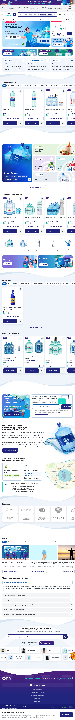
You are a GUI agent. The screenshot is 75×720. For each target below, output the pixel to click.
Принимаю (66, 715)
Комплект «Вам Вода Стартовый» (10, 357)
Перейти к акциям (13, 414)
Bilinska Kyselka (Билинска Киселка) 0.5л (12, 308)
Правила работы (44, 8)
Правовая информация (9, 708)
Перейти (8, 53)
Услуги (38, 8)
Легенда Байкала (28, 19)
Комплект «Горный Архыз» (55, 109)
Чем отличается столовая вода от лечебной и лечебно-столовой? (43, 563)
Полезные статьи (18, 8)
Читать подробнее (10, 571)
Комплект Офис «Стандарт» (55, 217)
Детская (13, 176)
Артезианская (22, 176)
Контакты (60, 8)
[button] (72, 19)
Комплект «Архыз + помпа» (55, 357)
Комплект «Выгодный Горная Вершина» (10, 218)
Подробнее (40, 717)
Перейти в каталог (36, 187)
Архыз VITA (6, 19)
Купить (69, 33)
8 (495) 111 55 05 (32, 478)
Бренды (11, 8)
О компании (5, 8)
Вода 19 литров (58, 19)
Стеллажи (8, 179)
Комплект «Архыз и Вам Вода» (32, 357)
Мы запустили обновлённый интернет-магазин (13, 563)
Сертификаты (52, 8)
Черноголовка (16, 19)
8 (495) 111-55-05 (51, 678)
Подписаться (66, 406)
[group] (9, 245)
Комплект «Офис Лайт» (32, 217)
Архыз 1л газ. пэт (8, 109)
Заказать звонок (48, 643)
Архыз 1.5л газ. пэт (31, 109)
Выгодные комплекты (43, 19)
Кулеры (67, 19)
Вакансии (32, 8)
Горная (7, 176)
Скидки (15, 179)
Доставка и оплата (25, 8)
